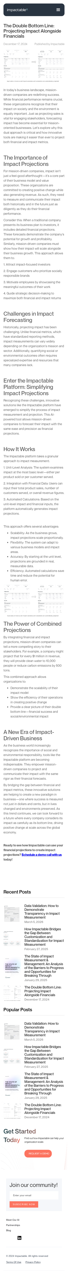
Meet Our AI (12, 1219)
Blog (8, 1230)
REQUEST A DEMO (39, 1154)
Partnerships (13, 1225)
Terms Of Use (13, 1262)
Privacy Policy (33, 1262)
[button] (58, 10)
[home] (17, 10)
